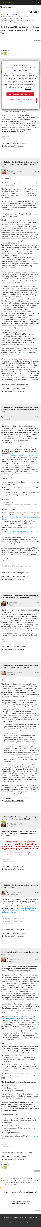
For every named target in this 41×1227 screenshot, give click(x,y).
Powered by (14, 1203)
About (26, 1217)
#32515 (37, 672)
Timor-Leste (15, 355)
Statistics (6, 1217)
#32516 (37, 603)
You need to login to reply (14, 146)
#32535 (37, 417)
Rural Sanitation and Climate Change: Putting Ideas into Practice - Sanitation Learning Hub (18, 910)
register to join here (30, 1029)
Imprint (28, 1220)
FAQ (23, 1217)
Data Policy (28, 89)
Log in (8, 143)
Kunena (31, 1222)
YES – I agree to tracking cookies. (20, 94)
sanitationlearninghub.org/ (9, 923)
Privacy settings (19, 1220)
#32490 (37, 824)
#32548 (37, 171)
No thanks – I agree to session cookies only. (20, 100)
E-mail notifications (15, 1217)
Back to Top (38, 1210)
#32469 (37, 959)
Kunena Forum (25, 1203)
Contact (31, 1217)
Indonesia (25, 353)
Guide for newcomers (9, 7)
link (11, 87)
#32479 (37, 892)
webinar (36, 1025)
